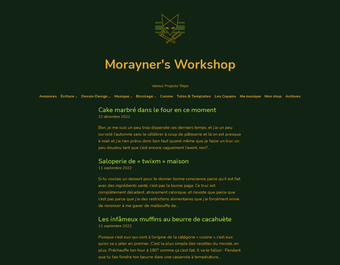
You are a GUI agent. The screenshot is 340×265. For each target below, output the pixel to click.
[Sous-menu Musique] (131, 96)
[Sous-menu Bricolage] (155, 96)
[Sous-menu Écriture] (76, 96)
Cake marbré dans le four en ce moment (157, 110)
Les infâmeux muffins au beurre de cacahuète (165, 219)
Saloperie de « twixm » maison (143, 161)
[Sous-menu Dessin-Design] (109, 96)
